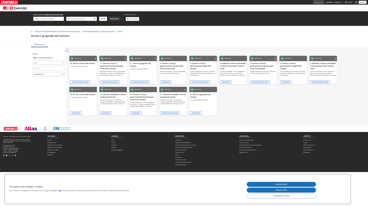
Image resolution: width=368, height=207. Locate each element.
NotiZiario (50, 155)
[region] (178, 189)
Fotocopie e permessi (180, 150)
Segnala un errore (243, 152)
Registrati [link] (114, 19)
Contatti (305, 142)
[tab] (39, 44)
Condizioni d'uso (179, 152)
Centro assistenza (244, 142)
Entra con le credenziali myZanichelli (48, 15)
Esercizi (20, 8)
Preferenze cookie (281, 196)
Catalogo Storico (51, 142)
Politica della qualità (180, 164)
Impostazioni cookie (180, 159)
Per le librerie (306, 152)
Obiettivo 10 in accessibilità (54, 145)
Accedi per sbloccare (80, 82)
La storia (49, 140)
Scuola (113, 142)
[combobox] (48, 63)
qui (60, 190)
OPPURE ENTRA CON (130, 15)
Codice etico (178, 140)
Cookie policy (178, 157)
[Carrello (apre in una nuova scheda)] (356, 2)
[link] (132, 19)
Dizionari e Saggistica (117, 150)
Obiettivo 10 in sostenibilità (54, 147)
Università (114, 145)
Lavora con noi (307, 140)
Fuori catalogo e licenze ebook (183, 162)
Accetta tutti (281, 184)
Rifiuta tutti (281, 190)
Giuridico (113, 147)
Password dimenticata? (90, 15)
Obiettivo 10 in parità (52, 150)
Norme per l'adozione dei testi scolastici (185, 145)
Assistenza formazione (245, 147)
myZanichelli (318, 2)
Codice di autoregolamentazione (183, 147)
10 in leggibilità (51, 152)
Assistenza (329, 2)
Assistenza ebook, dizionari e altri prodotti (250, 145)
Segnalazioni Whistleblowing (182, 142)
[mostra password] (94, 19)
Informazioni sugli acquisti (246, 140)
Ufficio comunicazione (309, 145)
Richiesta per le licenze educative (247, 150)
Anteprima (166, 82)
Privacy (177, 155)
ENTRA (362, 2)
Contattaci (337, 2)
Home (112, 140)
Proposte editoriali (308, 150)
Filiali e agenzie (307, 147)
